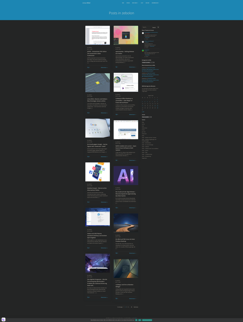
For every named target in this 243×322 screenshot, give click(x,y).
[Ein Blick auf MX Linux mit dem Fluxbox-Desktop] (126, 223)
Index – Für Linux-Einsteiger (147, 144)
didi (146, 51)
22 (155, 105)
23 (157, 105)
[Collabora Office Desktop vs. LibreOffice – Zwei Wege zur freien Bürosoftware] (126, 82)
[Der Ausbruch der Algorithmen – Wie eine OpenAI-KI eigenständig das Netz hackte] (126, 175)
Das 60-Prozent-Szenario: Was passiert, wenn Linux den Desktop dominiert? (150, 69)
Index (143, 135)
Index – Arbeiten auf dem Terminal (149, 137)
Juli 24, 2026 (89, 142)
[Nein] (241, 320)
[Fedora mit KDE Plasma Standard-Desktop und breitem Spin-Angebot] (97, 217)
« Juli (143, 111)
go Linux (143, 131)
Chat (142, 2)
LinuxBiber (148, 33)
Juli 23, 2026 (89, 185)
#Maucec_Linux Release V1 (149, 41)
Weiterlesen (147, 37)
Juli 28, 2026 (118, 49)
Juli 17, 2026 (118, 282)
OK (136, 320)
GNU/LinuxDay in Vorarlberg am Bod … (151, 32)
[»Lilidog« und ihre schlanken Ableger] (126, 268)
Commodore (146, 49)
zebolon (90, 47)
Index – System (145, 150)
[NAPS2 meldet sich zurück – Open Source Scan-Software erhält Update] (126, 129)
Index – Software (145, 146)
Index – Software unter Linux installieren (150, 148)
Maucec (147, 42)
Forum (128, 2)
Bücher (147, 2)
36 (131, 307)
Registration (144, 158)
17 (142, 105)
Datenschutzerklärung (147, 320)
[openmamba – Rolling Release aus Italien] (126, 35)
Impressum (144, 133)
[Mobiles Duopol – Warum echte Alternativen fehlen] (97, 171)
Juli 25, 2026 (118, 96)
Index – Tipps (144, 152)
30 (157, 107)
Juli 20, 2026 (89, 231)
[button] (3, 319)
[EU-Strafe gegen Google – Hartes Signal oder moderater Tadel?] (97, 128)
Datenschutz (144, 128)
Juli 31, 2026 (89, 49)
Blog (143, 122)
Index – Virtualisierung (146, 156)
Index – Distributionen (146, 142)
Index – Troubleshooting (147, 154)
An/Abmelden (155, 2)
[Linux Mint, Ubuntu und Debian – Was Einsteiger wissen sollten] (97, 82)
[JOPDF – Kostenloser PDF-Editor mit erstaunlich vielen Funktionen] (97, 35)
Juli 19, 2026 (118, 236)
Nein (140, 320)
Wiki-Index (134, 2)
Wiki (123, 2)
